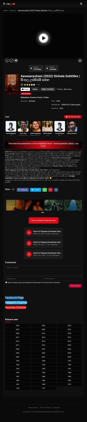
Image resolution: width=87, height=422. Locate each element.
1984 (17, 380)
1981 (17, 384)
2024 (69, 325)
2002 (17, 357)
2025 (43, 325)
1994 (69, 365)
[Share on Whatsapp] (44, 190)
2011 (17, 345)
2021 (69, 329)
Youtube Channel (15, 307)
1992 (43, 369)
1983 (43, 380)
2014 (17, 341)
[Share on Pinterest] (50, 190)
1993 (17, 369)
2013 (43, 341)
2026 (17, 325)
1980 (43, 384)
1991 (69, 369)
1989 (43, 372)
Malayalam (26, 93)
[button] (42, 212)
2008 (17, 349)
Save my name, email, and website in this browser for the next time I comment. (34, 282)
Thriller (46, 97)
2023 (17, 329)
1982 (69, 380)
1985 (69, 376)
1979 (69, 384)
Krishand (32, 101)
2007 (43, 349)
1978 (17, 388)
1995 (43, 365)
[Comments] (16, 60)
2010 (43, 345)
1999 (17, 361)
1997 (69, 361)
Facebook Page (14, 297)
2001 (43, 357)
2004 (43, 353)
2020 (17, 333)
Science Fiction (36, 97)
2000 (69, 357)
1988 (69, 372)
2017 (17, 337)
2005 (17, 353)
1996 (17, 365)
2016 (43, 337)
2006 (69, 349)
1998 (43, 361)
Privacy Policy (33, 407)
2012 (69, 341)
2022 (58, 101)
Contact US (56, 407)
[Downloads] (7, 60)
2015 (69, 337)
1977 (43, 388)
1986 (43, 376)
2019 (43, 333)
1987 (17, 376)
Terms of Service (45, 407)
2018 (69, 333)
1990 (17, 372)
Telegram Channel (16, 302)
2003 (69, 353)
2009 (69, 345)
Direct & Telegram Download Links (43, 220)
